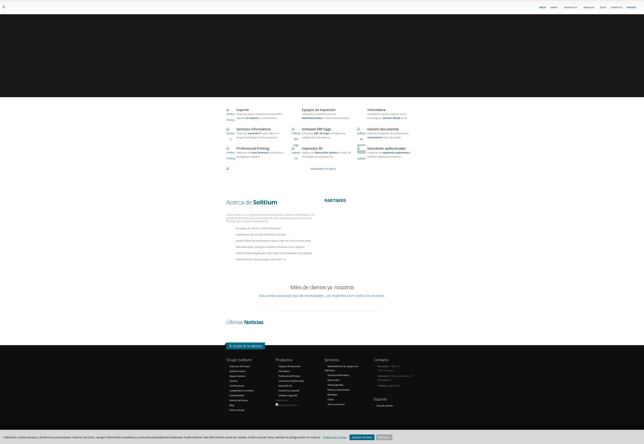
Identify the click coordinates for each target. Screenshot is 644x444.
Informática (376, 110)
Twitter (381, 391)
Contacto (381, 359)
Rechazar (384, 437)
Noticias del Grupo (238, 400)
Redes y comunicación (339, 389)
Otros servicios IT (336, 404)
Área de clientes (385, 405)
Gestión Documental (289, 390)
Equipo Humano (237, 376)
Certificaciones (236, 385)
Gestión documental (383, 129)
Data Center (333, 380)
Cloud (330, 399)
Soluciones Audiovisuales (291, 380)
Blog (231, 405)
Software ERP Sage (316, 129)
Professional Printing (252, 148)
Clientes (233, 380)
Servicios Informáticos (253, 129)
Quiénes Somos (237, 371)
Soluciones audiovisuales (386, 148)
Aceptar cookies (362, 437)
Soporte (242, 110)
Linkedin (376, 391)
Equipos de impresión (318, 110)
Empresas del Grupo (239, 366)
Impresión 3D (312, 148)
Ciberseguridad (335, 385)
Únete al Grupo (237, 410)
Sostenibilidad (236, 395)
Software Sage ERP (288, 395)
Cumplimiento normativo (241, 390)
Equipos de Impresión (290, 366)
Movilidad (332, 394)
